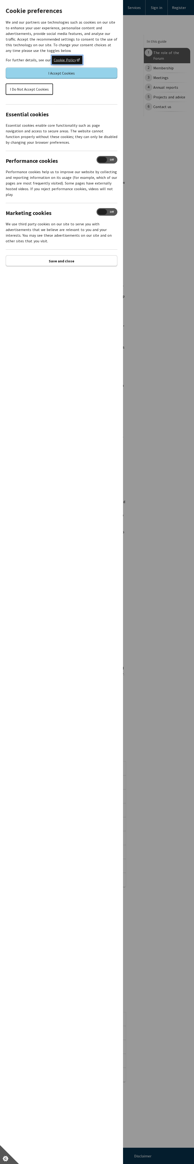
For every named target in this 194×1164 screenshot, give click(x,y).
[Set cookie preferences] (9, 1154)
